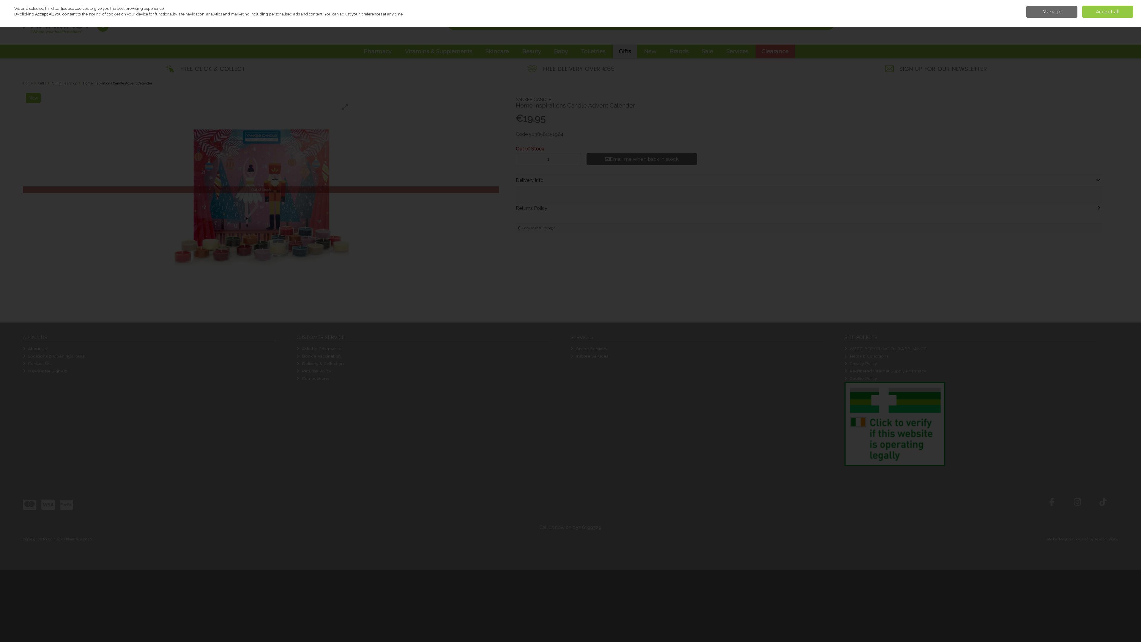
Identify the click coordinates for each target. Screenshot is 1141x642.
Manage (1052, 12)
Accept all (1108, 12)
